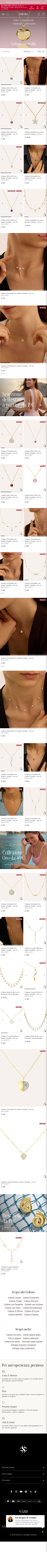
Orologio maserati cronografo (23, 1345)
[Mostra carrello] (44, 14)
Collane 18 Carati (32, 1311)
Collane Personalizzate (32, 1308)
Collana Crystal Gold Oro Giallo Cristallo (34, 949)
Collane (16, 20)
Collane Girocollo (27, 20)
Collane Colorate (31, 1315)
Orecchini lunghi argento (32, 1342)
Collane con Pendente (13, 1304)
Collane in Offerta (15, 1311)
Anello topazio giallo (32, 1335)
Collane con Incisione (34, 1304)
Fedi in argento (14, 1338)
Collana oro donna (12, 1342)
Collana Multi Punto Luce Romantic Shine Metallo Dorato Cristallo (10, 993)
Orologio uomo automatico (23, 1348)
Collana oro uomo (13, 1335)
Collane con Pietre (13, 1308)
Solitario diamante (31, 1338)
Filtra (39, 51)
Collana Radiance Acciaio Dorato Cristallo (34, 133)
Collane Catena (14, 1298)
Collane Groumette (31, 1298)
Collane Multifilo (15, 1315)
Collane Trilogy (15, 1301)
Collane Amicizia (31, 1301)
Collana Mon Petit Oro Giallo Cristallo (9, 89)
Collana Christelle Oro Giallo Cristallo (33, 89)
